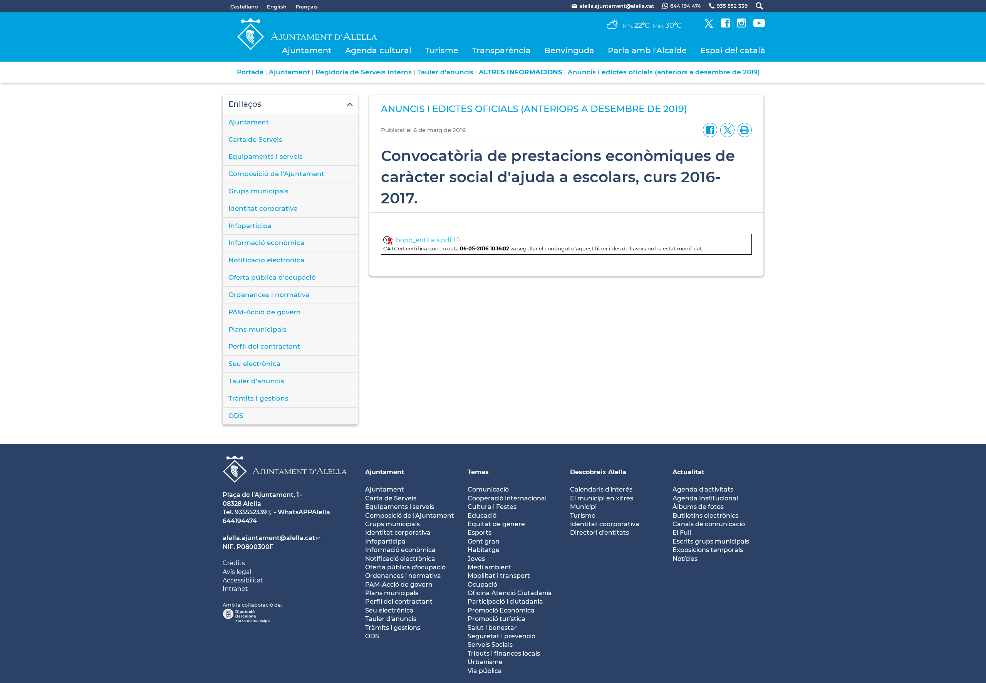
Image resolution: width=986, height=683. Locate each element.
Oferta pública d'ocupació (272, 277)
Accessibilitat (243, 580)
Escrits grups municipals (710, 541)
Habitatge (484, 550)
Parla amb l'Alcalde (647, 50)
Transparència (501, 50)
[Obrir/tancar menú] (290, 104)
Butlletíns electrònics (705, 515)
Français (307, 6)
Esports (479, 532)
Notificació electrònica (266, 260)
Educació (482, 515)
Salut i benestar (492, 627)
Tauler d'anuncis (445, 72)
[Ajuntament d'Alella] (285, 488)
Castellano (244, 6)
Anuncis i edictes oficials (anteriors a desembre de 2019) (664, 72)
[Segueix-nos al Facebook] (725, 25)
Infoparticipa (250, 226)
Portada (250, 72)
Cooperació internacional (507, 498)
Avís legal (237, 572)
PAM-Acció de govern (264, 312)
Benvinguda (569, 50)
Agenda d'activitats (702, 489)
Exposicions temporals (707, 550)
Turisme (441, 50)
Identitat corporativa (263, 208)
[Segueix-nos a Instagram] (741, 25)
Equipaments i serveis (265, 156)
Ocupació (482, 584)
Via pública (485, 671)
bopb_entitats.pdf (423, 240)
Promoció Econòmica (501, 610)
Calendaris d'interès (601, 489)
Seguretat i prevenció (501, 636)
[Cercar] (755, 6)
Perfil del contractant (264, 346)
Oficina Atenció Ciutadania (510, 593)
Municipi (583, 506)
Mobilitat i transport (499, 575)
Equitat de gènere (496, 524)
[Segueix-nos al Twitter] (709, 25)
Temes (478, 472)
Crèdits (234, 563)
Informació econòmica (266, 243)
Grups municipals (258, 191)
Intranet (235, 588)
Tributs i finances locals (504, 653)
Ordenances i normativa (269, 295)
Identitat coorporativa (604, 524)
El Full (681, 532)
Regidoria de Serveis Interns (363, 72)
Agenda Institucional (705, 498)
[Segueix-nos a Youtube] (759, 25)
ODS (235, 416)
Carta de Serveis (255, 139)
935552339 (251, 512)
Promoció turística (496, 619)
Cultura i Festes (492, 506)
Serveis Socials (490, 644)
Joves (476, 558)
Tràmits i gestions (258, 398)
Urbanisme (485, 662)
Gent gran (484, 541)
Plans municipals (257, 329)
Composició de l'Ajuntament (276, 174)
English (277, 6)
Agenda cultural (378, 50)
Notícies (685, 558)
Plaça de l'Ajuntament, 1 (261, 494)
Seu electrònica (254, 364)
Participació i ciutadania (505, 601)
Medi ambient (489, 567)
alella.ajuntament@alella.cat (269, 538)
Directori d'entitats (599, 532)
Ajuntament (307, 50)
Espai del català (732, 50)
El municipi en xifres (601, 498)
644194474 (240, 521)
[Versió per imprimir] (743, 129)
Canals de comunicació (708, 524)
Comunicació (488, 489)
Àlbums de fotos (698, 506)
